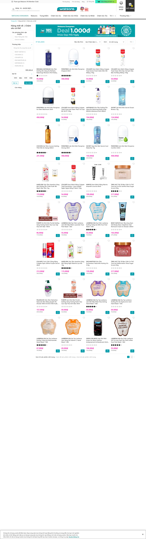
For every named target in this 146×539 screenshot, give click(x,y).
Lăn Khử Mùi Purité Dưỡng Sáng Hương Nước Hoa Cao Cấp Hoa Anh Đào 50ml (71, 301)
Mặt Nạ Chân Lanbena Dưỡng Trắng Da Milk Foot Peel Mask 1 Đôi (97, 225)
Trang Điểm (44, 16)
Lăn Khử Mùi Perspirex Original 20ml (73, 70)
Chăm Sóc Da (56, 16)
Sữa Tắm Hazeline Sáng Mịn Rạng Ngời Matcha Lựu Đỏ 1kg (72, 263)
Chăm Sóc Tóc (102, 16)
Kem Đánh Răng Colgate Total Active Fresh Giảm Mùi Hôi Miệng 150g (97, 71)
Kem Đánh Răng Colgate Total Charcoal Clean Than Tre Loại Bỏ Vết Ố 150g (73, 109)
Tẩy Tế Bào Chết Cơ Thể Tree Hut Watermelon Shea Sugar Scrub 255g (122, 263)
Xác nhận (28, 83)
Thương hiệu (124, 16)
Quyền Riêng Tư (74, 537)
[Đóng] (143, 534)
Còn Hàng (18, 87)
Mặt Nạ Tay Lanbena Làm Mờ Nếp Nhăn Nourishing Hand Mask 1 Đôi (96, 301)
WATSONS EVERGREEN (20, 16)
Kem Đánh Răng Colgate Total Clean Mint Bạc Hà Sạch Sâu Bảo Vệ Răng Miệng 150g (122, 71)
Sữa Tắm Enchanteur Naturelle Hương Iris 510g (97, 263)
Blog (83, 1)
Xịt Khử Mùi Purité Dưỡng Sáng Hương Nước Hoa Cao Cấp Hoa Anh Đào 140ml (48, 225)
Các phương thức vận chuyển (19, 33)
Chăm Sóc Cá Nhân (87, 16)
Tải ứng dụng (66, 1)
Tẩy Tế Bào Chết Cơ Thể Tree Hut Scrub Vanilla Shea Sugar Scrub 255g (122, 186)
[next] (115, 16)
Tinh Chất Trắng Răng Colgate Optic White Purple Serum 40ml (48, 263)
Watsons (34, 16)
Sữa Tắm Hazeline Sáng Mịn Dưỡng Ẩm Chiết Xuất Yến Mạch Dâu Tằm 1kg (48, 186)
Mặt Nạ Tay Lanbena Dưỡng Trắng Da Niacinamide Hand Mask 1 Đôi (47, 340)
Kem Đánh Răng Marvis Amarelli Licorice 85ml (97, 185)
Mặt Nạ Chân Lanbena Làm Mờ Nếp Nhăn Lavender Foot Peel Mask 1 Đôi (72, 225)
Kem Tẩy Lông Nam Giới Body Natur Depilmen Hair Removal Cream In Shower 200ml (122, 225)
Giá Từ (14, 74)
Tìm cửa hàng (76, 1)
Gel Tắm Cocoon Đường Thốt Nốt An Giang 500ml (48, 147)
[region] (73, 534)
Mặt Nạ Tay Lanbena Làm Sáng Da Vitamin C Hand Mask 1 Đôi (71, 340)
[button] (130, 6)
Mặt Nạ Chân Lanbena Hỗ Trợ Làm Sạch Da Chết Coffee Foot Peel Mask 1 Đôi (122, 340)
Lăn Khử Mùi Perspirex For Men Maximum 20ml (48, 108)
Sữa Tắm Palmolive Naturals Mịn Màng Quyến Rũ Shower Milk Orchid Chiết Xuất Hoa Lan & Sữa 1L (47, 302)
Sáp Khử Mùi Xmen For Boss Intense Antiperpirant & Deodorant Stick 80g (97, 341)
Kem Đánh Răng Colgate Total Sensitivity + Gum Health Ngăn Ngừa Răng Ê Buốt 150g (72, 186)
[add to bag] (58, 81)
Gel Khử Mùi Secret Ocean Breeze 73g (122, 108)
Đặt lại (15, 83)
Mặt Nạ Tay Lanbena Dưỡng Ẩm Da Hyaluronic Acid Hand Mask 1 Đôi (121, 301)
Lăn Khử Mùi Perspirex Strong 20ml (73, 147)
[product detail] (48, 57)
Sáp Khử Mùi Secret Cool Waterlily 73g (97, 147)
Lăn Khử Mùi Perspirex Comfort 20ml (122, 147)
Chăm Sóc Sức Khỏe (70, 16)
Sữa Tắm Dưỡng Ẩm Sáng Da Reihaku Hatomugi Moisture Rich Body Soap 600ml (47, 71)
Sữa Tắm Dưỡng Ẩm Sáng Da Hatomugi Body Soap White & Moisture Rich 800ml (97, 109)
